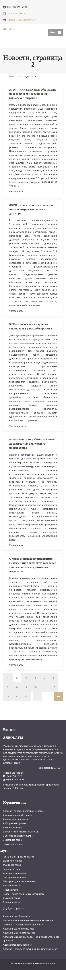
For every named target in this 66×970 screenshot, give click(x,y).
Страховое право (12, 902)
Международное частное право (19, 881)
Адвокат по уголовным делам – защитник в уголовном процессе (31, 939)
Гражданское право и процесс (18, 856)
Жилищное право (12, 865)
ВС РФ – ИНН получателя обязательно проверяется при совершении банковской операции (32, 94)
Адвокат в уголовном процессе (19, 933)
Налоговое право (12, 885)
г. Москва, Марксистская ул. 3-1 (22, 20)
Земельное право (12, 869)
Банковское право (12, 827)
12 (53, 687)
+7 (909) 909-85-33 (14, 779)
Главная (12, 77)
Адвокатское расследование (18, 945)
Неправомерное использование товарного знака (28, 920)
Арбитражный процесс (14, 823)
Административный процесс (17, 815)
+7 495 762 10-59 (13, 776)
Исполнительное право (15, 873)
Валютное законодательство (18, 836)
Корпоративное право (14, 877)
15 (26, 696)
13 (7, 696)
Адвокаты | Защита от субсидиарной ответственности (30, 949)
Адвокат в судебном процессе (18, 929)
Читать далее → (17, 191)
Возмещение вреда (13, 844)
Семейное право (11, 898)
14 (17, 696)
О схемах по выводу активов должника (23, 924)
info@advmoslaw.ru (16, 13)
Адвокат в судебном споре (16, 916)
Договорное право (12, 861)
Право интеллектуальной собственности (23, 894)
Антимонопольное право (16, 819)
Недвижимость (11, 890)
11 (44, 687)
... (38, 696)
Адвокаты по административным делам (23, 811)
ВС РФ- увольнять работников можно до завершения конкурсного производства (32, 444)
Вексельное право (12, 840)
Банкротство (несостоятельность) (20, 831)
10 (35, 687)
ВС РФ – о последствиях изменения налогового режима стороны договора (31, 209)
